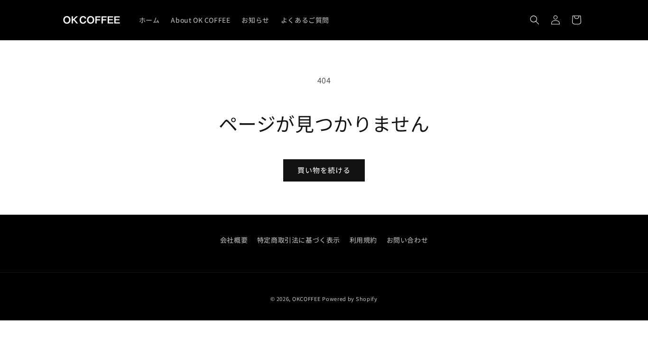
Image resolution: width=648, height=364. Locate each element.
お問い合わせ (407, 240)
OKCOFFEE (306, 298)
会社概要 (234, 240)
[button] (534, 19)
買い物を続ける (324, 170)
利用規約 (363, 240)
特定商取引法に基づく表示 (298, 240)
